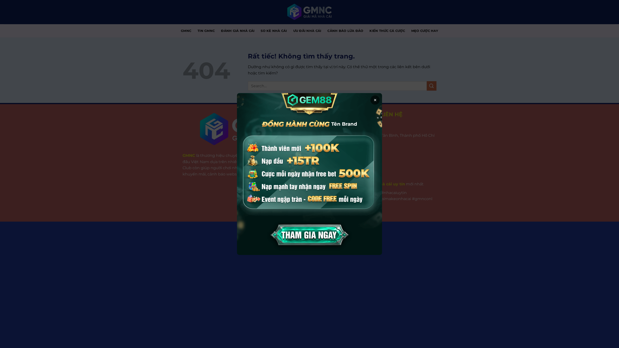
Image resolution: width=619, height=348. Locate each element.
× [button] (375, 100)
